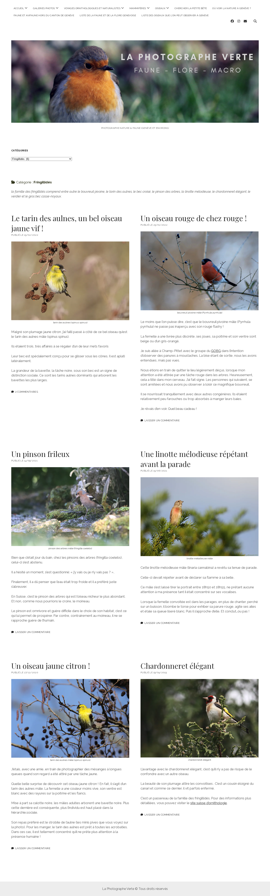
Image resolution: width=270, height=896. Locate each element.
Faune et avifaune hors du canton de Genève (44, 15)
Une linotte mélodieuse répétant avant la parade (194, 459)
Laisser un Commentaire (162, 420)
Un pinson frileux (40, 454)
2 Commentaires (26, 391)
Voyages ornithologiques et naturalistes (92, 8)
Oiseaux (160, 8)
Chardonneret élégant (177, 666)
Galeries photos (44, 8)
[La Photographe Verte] (135, 117)
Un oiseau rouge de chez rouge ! (194, 218)
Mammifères (137, 8)
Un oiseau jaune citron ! (50, 666)
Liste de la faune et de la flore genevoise (108, 15)
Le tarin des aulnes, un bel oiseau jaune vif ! (66, 223)
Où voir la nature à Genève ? (231, 8)
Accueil (19, 8)
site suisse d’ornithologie (208, 803)
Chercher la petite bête (191, 8)
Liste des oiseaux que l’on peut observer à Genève (175, 15)
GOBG (216, 351)
